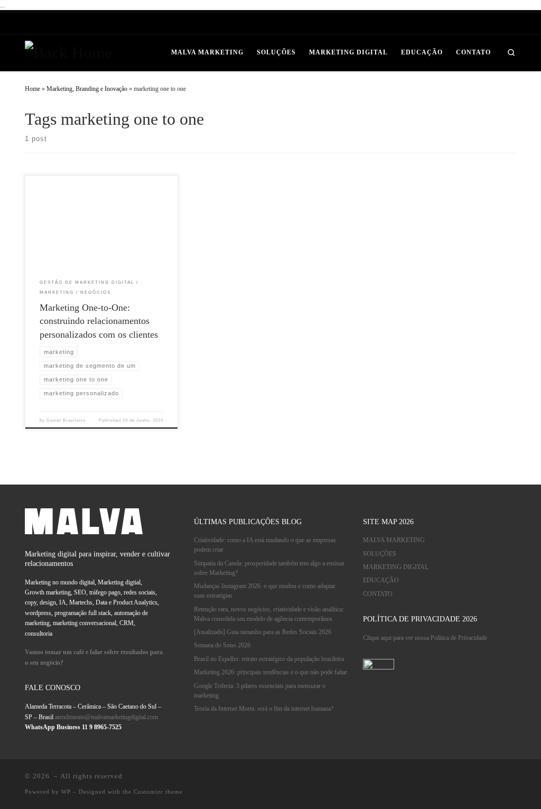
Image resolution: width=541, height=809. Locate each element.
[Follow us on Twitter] (511, 23)
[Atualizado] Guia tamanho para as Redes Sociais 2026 (262, 632)
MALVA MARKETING (394, 540)
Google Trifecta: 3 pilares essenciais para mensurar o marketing (259, 691)
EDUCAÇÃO (381, 580)
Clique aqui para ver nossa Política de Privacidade (425, 638)
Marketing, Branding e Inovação (86, 88)
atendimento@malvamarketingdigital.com (106, 717)
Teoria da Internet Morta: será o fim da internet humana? (263, 708)
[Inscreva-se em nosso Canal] (490, 23)
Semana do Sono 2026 (222, 645)
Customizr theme (158, 791)
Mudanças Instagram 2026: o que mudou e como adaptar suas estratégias (264, 591)
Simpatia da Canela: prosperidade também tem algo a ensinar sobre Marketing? (269, 568)
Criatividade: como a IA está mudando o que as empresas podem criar (265, 545)
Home (32, 88)
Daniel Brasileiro (66, 420)
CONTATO (378, 594)
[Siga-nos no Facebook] (470, 23)
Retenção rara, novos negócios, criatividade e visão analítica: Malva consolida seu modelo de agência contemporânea (269, 614)
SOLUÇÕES (379, 554)
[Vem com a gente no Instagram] (429, 23)
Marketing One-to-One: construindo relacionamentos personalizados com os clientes (99, 321)
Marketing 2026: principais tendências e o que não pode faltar (270, 672)
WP (66, 791)
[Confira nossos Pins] (449, 23)
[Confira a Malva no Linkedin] (409, 23)
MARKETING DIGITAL (395, 567)
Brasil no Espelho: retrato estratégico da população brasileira (269, 659)
